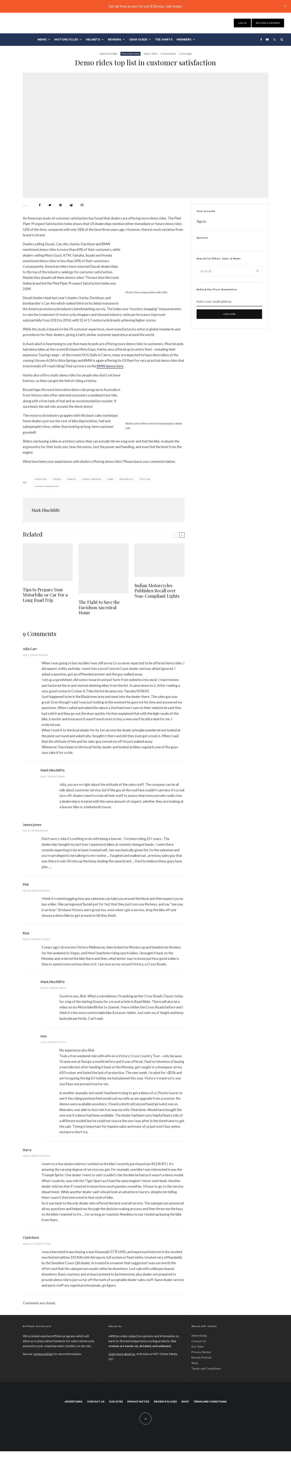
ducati (57, 479)
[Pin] (60, 205)
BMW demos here (110, 366)
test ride (146, 479)
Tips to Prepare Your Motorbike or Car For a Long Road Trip (45, 595)
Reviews (114, 39)
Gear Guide (138, 39)
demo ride (41, 479)
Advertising (199, 1335)
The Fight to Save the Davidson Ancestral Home (99, 607)
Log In (242, 23)
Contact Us (198, 1341)
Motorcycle (127, 479)
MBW (111, 479)
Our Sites (197, 1346)
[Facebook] (261, 39)
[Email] (82, 205)
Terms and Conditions (206, 1368)
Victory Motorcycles (47, 486)
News (42, 39)
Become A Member (268, 23)
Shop (194, 1363)
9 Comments (168, 53)
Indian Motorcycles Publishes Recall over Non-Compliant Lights (156, 590)
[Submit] (71, 205)
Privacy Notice (201, 1352)
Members (184, 39)
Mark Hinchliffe (108, 53)
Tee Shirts (164, 39)
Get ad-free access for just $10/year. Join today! (145, 6)
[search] (257, 271)
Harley (72, 479)
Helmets (93, 39)
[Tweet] (49, 205)
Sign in (201, 221)
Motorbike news (130, 53)
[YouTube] (267, 39)
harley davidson (92, 479)
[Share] (40, 205)
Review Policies (201, 1357)
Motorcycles (66, 39)
